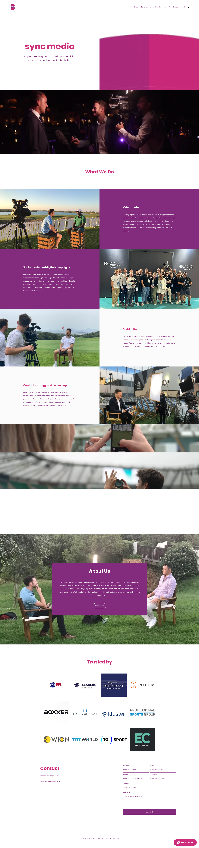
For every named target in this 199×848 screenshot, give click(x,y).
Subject (126, 783)
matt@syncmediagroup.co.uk (50, 781)
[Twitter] (188, 7)
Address (153, 774)
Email (152, 766)
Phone (125, 774)
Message (126, 792)
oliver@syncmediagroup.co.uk (50, 776)
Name (125, 766)
